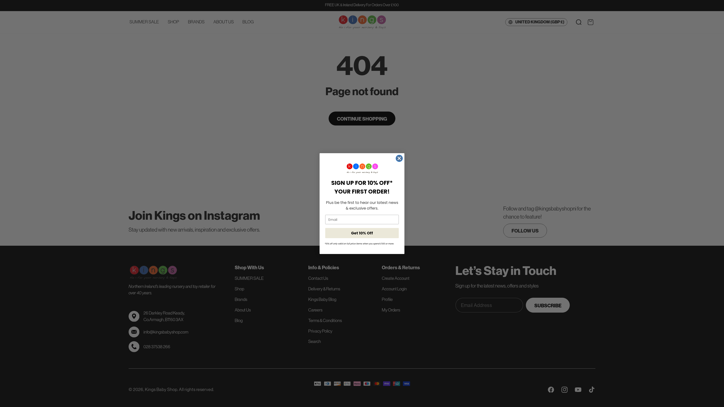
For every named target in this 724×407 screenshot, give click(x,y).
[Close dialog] (399, 158)
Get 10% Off (362, 233)
